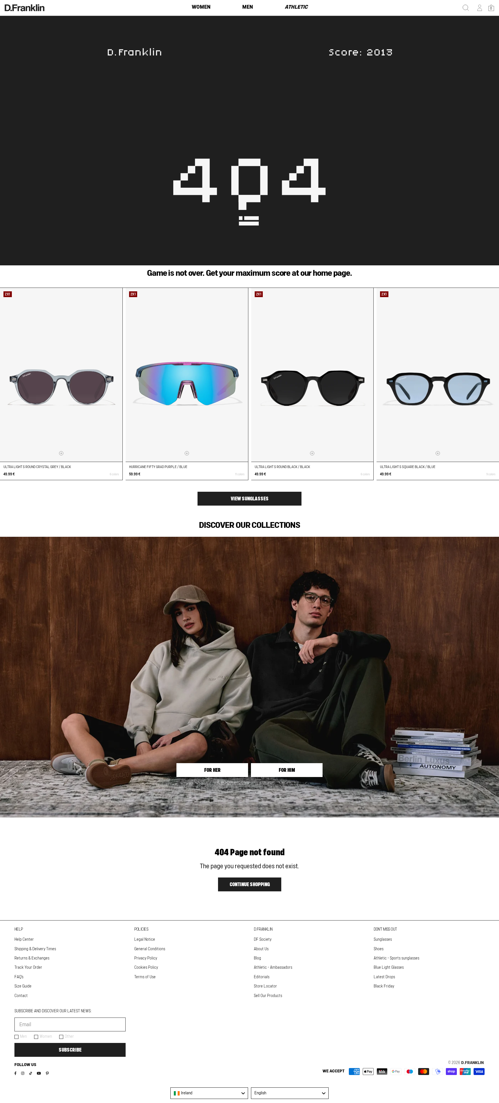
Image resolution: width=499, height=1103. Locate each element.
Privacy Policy (145, 958)
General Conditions (149, 949)
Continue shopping (250, 884)
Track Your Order (28, 968)
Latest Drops (384, 977)
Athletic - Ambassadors (273, 968)
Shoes (378, 949)
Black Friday (384, 986)
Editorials (261, 977)
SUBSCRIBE (70, 1049)
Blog (257, 958)
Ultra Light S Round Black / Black (282, 467)
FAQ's (18, 977)
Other (69, 1037)
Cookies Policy (146, 968)
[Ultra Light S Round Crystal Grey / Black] (61, 375)
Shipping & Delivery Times (35, 949)
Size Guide (22, 986)
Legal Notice (144, 940)
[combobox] (209, 1093)
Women (46, 1037)
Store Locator (265, 986)
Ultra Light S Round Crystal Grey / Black (37, 467)
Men (23, 1037)
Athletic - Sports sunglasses (396, 958)
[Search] (466, 8)
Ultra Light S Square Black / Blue (407, 467)
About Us (261, 949)
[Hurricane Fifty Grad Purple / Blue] (187, 375)
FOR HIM (287, 770)
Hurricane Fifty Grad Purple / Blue (158, 467)
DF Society (262, 940)
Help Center (24, 940)
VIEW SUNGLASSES (250, 498)
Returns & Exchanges (31, 958)
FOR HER (212, 770)
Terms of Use (145, 977)
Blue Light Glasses (389, 968)
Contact (21, 996)
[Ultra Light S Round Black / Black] (312, 375)
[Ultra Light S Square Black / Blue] (438, 375)
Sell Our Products (268, 996)
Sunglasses (383, 940)
